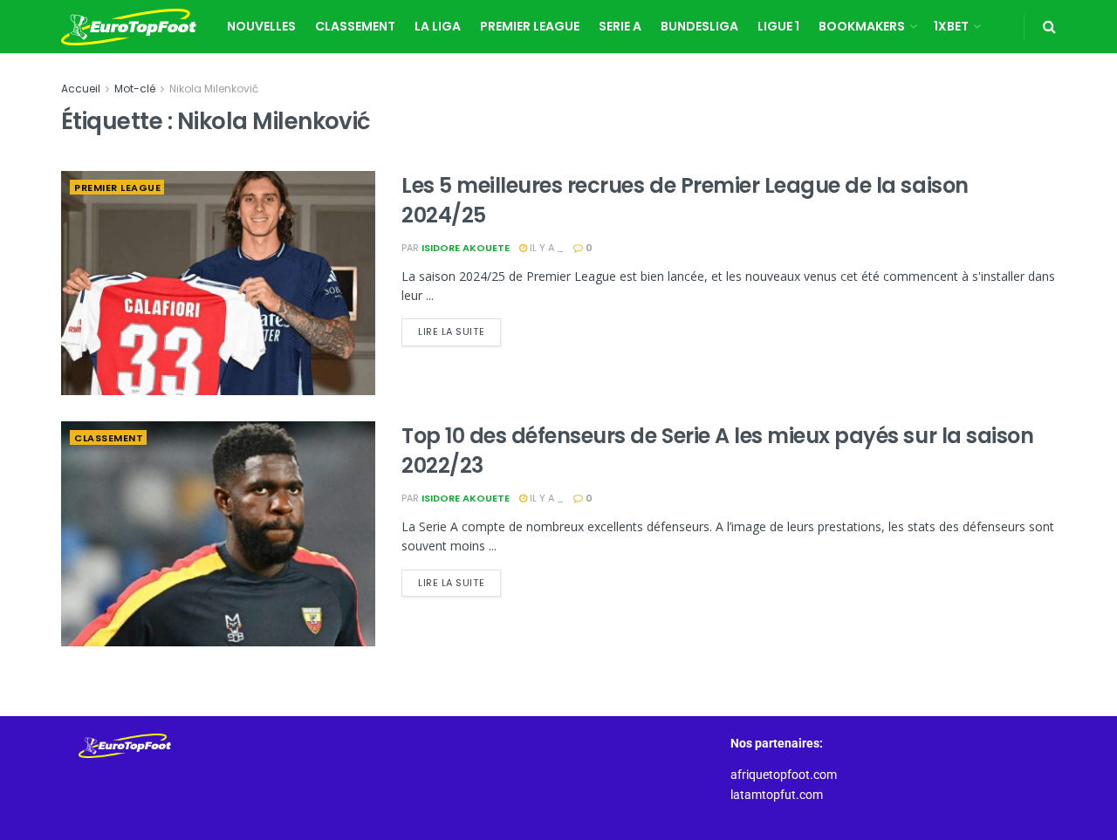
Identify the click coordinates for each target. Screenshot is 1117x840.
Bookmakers (862, 26)
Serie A (620, 26)
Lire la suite (459, 328)
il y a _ (545, 248)
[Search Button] (1049, 26)
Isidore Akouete (465, 248)
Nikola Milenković (213, 88)
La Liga (438, 26)
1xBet (951, 26)
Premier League (529, 26)
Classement (355, 26)
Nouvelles (261, 26)
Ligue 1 (778, 26)
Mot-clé (134, 88)
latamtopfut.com (776, 795)
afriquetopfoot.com (783, 775)
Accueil (80, 88)
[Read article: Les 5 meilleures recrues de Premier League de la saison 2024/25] (218, 283)
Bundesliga (699, 26)
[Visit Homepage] (128, 27)
